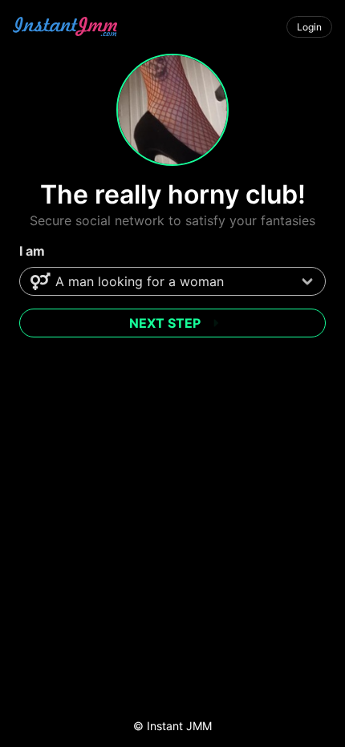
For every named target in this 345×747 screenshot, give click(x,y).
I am (32, 251)
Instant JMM (179, 726)
